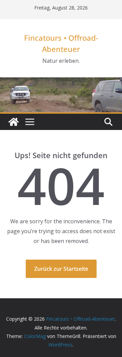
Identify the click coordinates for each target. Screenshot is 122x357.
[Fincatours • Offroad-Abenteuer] (13, 122)
